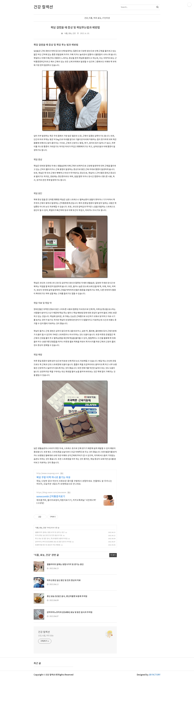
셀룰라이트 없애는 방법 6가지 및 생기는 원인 (50, 532)
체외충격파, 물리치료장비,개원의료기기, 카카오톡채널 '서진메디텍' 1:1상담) (66, 501)
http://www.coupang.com (47, 473)
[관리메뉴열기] (189, 5)
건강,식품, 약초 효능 (46, 636)
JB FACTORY (154, 675)
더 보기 (113, 555)
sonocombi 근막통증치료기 (50, 496)
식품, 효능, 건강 (70, 33)
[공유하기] (43, 517)
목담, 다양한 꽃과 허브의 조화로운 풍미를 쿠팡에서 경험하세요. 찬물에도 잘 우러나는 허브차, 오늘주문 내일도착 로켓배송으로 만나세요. (74, 482)
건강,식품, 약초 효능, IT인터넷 (97, 18)
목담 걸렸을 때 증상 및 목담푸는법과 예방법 (75, 27)
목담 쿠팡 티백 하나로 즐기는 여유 (53, 477)
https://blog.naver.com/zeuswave (51, 493)
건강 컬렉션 (44, 632)
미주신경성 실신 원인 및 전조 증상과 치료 (48, 535)
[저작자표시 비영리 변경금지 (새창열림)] (61, 517)
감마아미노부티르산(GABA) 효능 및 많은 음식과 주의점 (53, 542)
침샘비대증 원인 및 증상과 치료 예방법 (47, 545)
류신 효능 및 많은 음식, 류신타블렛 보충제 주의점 (51, 539)
